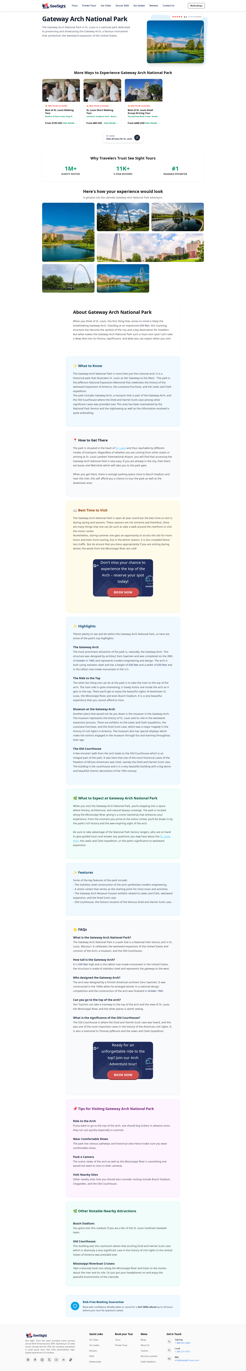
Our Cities (106, 5)
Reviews (153, 5)
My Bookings (196, 6)
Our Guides (139, 5)
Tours (75, 5)
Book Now (123, 592)
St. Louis (121, 448)
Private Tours (89, 5)
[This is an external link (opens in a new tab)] (28, 1359)
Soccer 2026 (122, 5)
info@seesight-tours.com (187, 1360)
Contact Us (168, 5)
